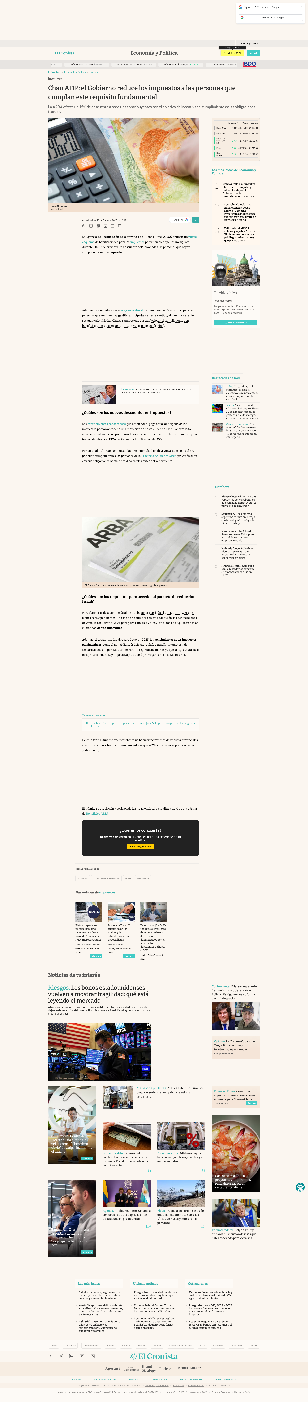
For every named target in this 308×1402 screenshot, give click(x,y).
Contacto (76, 1379)
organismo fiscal (132, 310)
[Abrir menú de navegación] (50, 53)
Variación (232, 123)
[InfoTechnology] (189, 1369)
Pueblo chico (225, 293)
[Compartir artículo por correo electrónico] (112, 226)
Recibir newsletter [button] (237, 322)
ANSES (253, 1345)
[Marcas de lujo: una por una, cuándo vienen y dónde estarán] (118, 1101)
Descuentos (143, 878)
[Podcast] (166, 1369)
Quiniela (157, 1345)
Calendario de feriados (180, 1345)
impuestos (95, 72)
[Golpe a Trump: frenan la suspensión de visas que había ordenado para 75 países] (236, 1213)
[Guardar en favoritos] (196, 220)
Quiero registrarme (140, 846)
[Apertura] (112, 1369)
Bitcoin (110, 1345)
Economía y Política (75, 72)
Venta (245, 123)
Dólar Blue (70, 1345)
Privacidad (178, 1385)
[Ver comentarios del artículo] (119, 226)
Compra (254, 123)
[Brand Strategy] (149, 1369)
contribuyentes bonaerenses (106, 424)
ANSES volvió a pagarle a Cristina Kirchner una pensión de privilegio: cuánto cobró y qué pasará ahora (240, 234)
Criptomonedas (91, 1345)
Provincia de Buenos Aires (159, 456)
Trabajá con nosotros (225, 1379)
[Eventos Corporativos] (131, 1369)
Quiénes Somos (159, 1379)
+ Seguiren (181, 221)
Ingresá (253, 53)
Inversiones (236, 1345)
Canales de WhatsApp (105, 1379)
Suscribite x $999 (232, 53)
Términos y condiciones (157, 1385)
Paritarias (218, 1345)
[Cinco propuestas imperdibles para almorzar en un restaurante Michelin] (236, 1153)
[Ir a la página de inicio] (64, 53)
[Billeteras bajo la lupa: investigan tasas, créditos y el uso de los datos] (181, 1136)
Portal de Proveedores (191, 1379)
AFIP (202, 1345)
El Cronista (54, 72)
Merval (141, 1345)
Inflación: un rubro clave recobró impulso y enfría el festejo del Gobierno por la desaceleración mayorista (239, 190)
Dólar (54, 1345)
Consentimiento (196, 1385)
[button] (300, 1187)
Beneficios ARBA (97, 813)
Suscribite (134, 1379)
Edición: (247, 43)
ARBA (128, 878)
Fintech (126, 1345)
